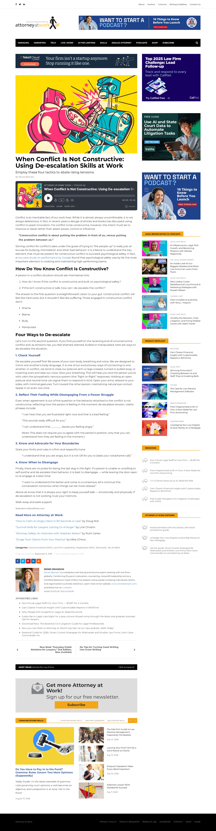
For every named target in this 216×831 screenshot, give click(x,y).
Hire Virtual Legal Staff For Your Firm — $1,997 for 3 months (55, 603)
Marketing (40, 43)
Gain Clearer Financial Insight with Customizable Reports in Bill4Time (60, 607)
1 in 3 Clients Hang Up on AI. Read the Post (171, 480)
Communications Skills (71, 721)
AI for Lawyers (86, 43)
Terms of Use (149, 822)
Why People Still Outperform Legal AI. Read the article (52, 612)
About (142, 4)
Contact (178, 822)
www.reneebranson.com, (124, 583)
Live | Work (67, 43)
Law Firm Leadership (94, 721)
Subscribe (168, 43)
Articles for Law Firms (76, 667)
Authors (151, 4)
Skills (103, 43)
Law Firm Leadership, (64, 547)
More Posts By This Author (59, 591)
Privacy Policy (108, 822)
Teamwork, (101, 547)
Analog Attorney (121, 43)
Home (197, 822)
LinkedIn (67, 587)
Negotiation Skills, (85, 547)
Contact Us (195, 4)
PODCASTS (141, 43)
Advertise (164, 822)
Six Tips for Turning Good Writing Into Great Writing (99, 648)
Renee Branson (26, 177)
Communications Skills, (40, 547)
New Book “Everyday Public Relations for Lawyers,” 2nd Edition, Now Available (51, 649)
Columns (162, 4)
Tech (53, 43)
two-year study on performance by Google (44, 257)
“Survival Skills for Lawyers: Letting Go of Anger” (45, 527)
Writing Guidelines (178, 4)
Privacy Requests (129, 822)
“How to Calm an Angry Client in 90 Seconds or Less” (48, 521)
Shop (155, 43)
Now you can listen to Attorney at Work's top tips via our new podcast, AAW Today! (68, 628)
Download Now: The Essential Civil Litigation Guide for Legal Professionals (63, 623)
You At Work (114, 547)
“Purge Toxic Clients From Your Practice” (40, 539)
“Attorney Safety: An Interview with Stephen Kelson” (48, 533)
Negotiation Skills (116, 721)
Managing (23, 43)
